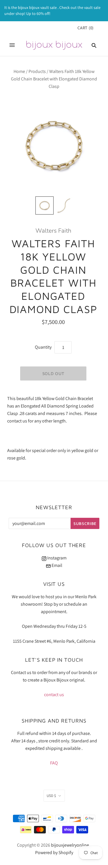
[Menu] (12, 45)
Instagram (56, 558)
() (85, 27)
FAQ (54, 763)
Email (56, 565)
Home (19, 71)
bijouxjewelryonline (70, 845)
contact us (54, 695)
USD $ (51, 795)
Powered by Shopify (54, 852)
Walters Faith (53, 231)
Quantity (43, 347)
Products (37, 71)
